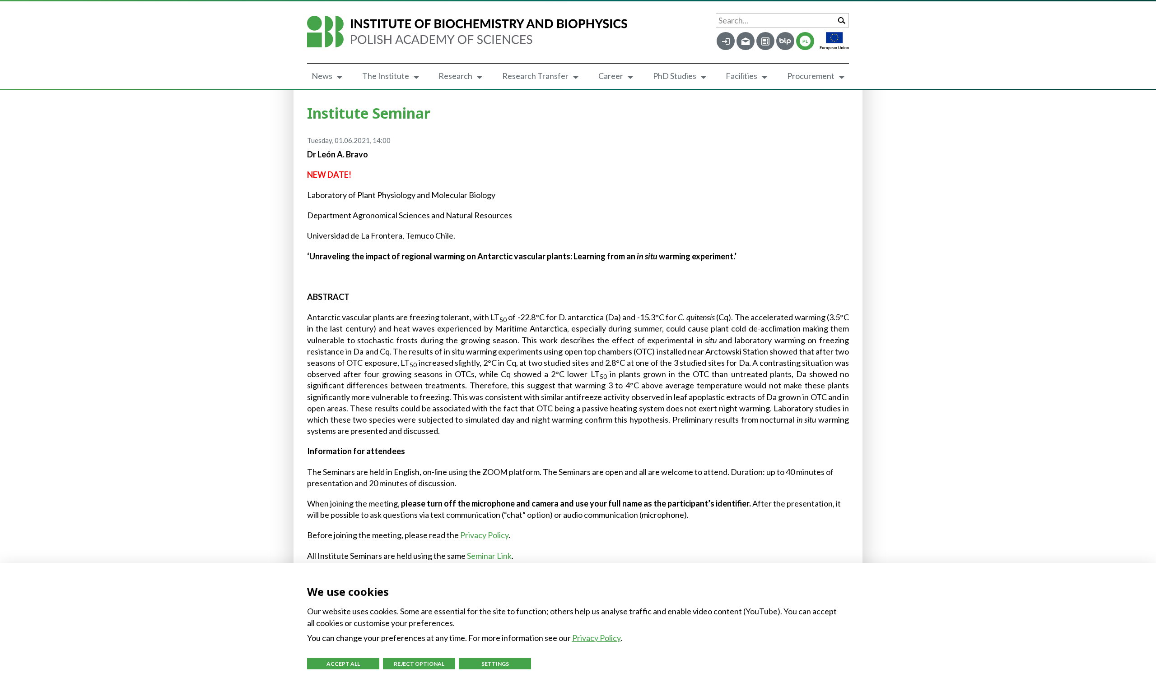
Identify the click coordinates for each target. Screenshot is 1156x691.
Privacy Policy (484, 535)
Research (455, 76)
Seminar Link (489, 556)
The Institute (385, 76)
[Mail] (745, 41)
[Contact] (765, 41)
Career (610, 76)
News (322, 76)
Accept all (343, 663)
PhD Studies (674, 76)
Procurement (810, 76)
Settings (495, 663)
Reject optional (419, 663)
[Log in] (726, 41)
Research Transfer (535, 76)
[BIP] (785, 41)
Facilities (741, 76)
